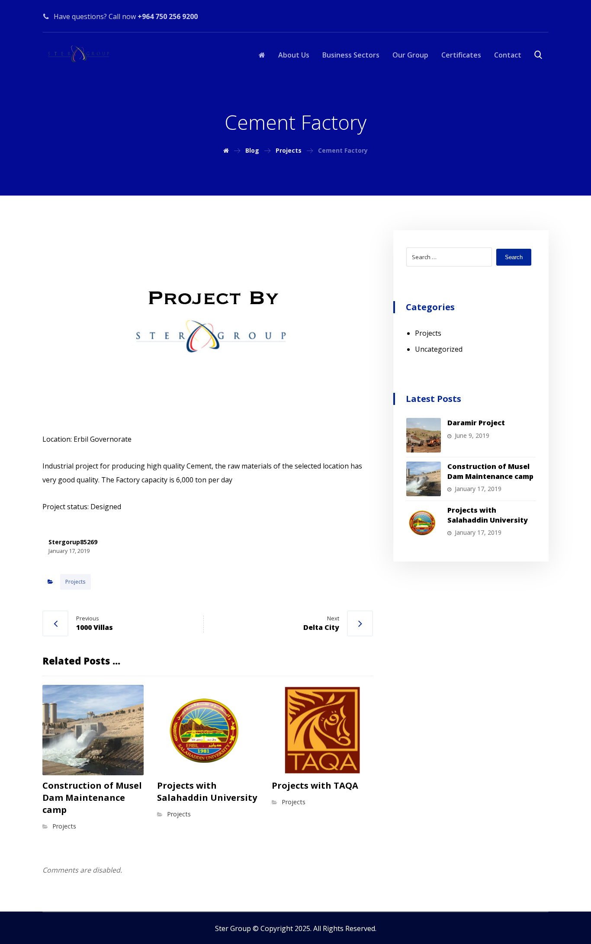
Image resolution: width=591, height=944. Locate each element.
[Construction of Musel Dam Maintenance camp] (423, 479)
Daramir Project (476, 422)
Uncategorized (439, 349)
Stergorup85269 (72, 542)
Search (514, 257)
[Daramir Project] (423, 435)
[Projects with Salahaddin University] (423, 522)
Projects (75, 581)
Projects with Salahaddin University (487, 514)
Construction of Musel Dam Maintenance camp (490, 471)
